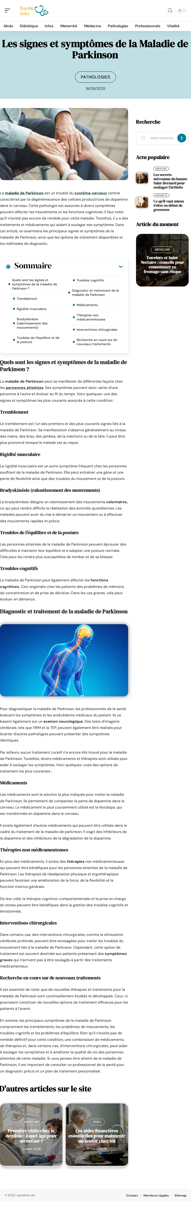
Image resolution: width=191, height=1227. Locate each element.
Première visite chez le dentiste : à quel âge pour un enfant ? (31, 1135)
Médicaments (87, 305)
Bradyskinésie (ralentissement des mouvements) (32, 323)
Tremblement (27, 299)
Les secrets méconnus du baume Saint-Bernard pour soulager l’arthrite (170, 181)
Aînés (97, 1122)
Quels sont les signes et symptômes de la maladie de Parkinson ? (34, 284)
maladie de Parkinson (24, 193)
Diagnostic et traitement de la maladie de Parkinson (95, 292)
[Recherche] (170, 10)
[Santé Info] (34, 10)
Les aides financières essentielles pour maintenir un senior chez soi (96, 1135)
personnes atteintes (25, 387)
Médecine (31, 1122)
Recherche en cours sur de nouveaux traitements (97, 342)
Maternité (161, 195)
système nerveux (91, 193)
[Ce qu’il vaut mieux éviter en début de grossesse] (142, 202)
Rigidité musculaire (31, 309)
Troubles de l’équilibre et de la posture (38, 340)
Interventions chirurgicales (97, 329)
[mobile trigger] (9, 10)
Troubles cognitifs (90, 280)
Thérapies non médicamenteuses (91, 317)
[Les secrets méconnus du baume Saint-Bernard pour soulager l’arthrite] (142, 178)
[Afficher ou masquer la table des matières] (87, 266)
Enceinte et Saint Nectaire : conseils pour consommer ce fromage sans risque (162, 264)
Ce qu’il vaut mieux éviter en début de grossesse (168, 205)
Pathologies (95, 77)
